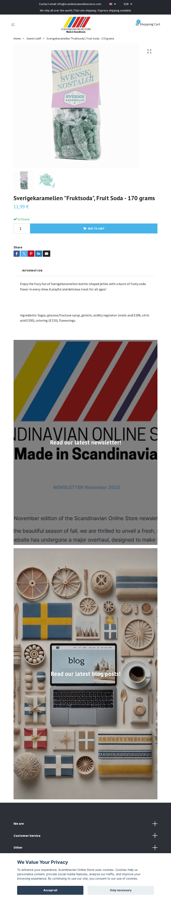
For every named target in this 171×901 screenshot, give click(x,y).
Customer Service (27, 835)
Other (18, 847)
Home (17, 38)
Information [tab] (32, 270)
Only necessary (121, 890)
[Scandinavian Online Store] (76, 24)
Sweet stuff (33, 38)
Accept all (50, 890)
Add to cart (96, 228)
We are (19, 823)
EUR (126, 4)
